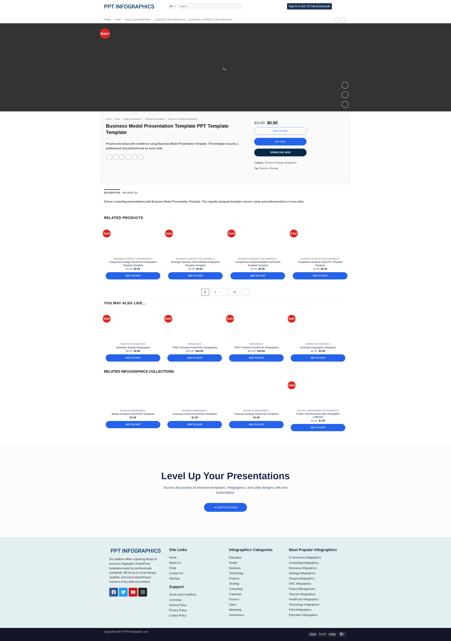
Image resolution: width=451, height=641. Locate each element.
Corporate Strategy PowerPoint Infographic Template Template (133, 264)
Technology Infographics (304, 604)
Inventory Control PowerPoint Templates (195, 414)
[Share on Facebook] (109, 157)
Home (107, 19)
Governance (236, 615)
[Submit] (239, 6)
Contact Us (176, 573)
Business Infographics (303, 568)
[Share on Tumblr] (141, 157)
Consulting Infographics (304, 562)
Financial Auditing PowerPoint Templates (256, 414)
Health (233, 562)
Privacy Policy (178, 610)
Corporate (235, 594)
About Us (174, 562)
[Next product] (337, 19)
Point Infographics (300, 609)
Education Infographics (303, 615)
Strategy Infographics (164, 19)
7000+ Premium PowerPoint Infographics (194, 347)
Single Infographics (135, 19)
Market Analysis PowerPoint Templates (133, 414)
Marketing (235, 609)
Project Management (302, 589)
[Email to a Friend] (122, 157)
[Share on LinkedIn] (134, 157)
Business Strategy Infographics (200, 19)
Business (234, 568)
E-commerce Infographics (305, 557)
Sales (232, 604)
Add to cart (280, 131)
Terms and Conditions (182, 594)
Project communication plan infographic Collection (318, 415)
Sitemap (174, 578)
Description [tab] (111, 192)
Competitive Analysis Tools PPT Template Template (320, 264)
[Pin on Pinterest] (128, 157)
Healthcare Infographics (304, 599)
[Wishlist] (345, 94)
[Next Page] (245, 292)
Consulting (235, 589)
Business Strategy (268, 168)
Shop (117, 19)
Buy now (280, 141)
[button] (164, 6)
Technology (236, 573)
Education (235, 557)
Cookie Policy (177, 615)
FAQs (172, 568)
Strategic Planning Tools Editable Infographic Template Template (195, 264)
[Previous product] (344, 19)
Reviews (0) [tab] (128, 192)
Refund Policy (177, 605)
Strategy (234, 583)
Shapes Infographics (302, 578)
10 (235, 292)
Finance (234, 599)
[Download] (345, 104)
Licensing (175, 600)
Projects (234, 578)
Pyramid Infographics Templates (318, 347)
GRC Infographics (300, 583)
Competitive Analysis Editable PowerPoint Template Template (257, 264)
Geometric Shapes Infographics (133, 347)
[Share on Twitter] (115, 157)
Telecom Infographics (302, 594)
